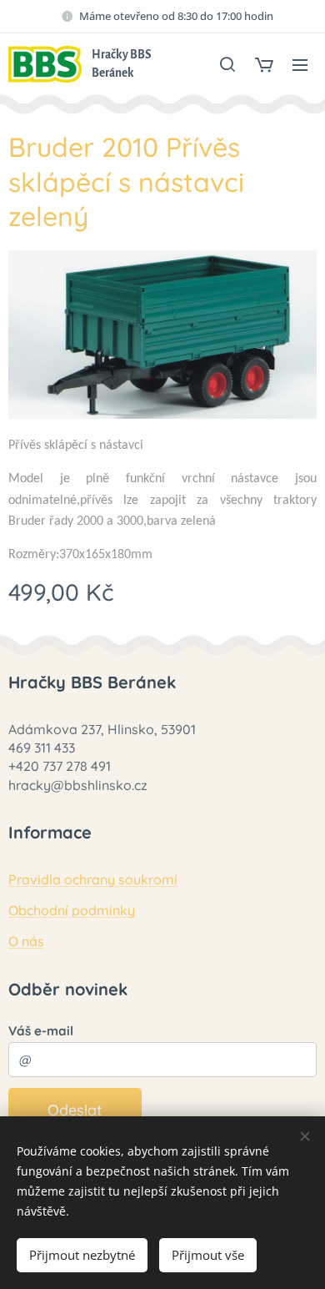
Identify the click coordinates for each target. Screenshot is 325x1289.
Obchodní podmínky (71, 910)
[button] (227, 64)
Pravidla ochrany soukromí (93, 879)
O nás (26, 941)
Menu (300, 64)
